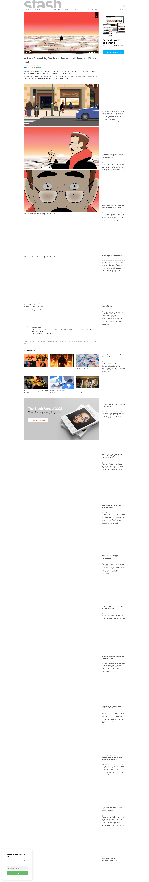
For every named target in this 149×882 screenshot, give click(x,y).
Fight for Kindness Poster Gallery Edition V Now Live (111, 506)
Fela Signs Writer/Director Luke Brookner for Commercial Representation (111, 557)
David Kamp (79, 341)
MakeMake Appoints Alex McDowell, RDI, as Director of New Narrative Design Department (112, 809)
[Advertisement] (113, 85)
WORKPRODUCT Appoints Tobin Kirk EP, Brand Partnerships (112, 607)
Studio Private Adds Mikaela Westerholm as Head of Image (110, 859)
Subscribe (57, 9)
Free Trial (46, 9)
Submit (66, 9)
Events (94, 9)
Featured (51, 341)
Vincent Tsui (33, 305)
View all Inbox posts (113, 868)
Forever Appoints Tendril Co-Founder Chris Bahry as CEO (113, 657)
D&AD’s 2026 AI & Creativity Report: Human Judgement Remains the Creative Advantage (112, 155)
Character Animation (43, 341)
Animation (33, 341)
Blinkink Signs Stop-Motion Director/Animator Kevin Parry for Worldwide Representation (112, 757)
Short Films (68, 341)
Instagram (50, 333)
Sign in (122, 9)
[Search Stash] (123, 6)
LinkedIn (39, 333)
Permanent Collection (32, 9)
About (74, 9)
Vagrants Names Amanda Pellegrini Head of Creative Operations (112, 707)
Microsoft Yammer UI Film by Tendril (85, 368)
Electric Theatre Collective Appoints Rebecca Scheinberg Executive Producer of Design (112, 455)
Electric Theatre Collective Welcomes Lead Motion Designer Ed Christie (113, 206)
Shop (81, 9)
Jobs (87, 9)
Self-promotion (59, 341)
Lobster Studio (35, 303)
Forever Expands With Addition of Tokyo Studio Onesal (112, 256)
